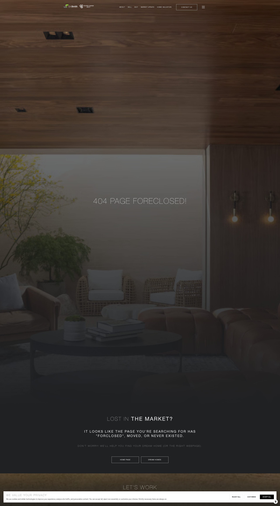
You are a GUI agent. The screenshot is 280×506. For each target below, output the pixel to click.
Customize (251, 497)
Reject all (236, 497)
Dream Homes (154, 460)
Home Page (125, 460)
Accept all (267, 497)
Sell (130, 7)
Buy (136, 7)
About (122, 7)
